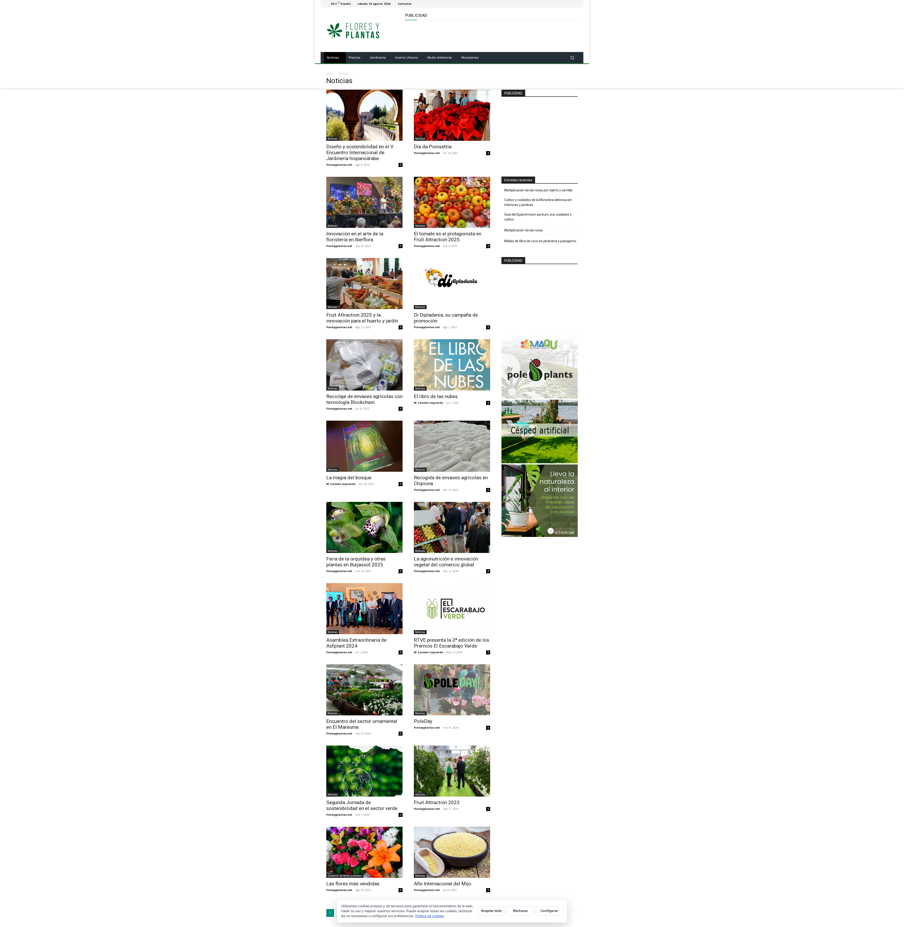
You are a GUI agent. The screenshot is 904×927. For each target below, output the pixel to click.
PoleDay (423, 721)
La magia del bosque (348, 477)
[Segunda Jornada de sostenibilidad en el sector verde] (364, 771)
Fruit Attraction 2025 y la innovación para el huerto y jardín (362, 318)
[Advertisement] (491, 35)
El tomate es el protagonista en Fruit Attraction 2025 (447, 236)
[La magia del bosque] (364, 446)
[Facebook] (569, 4)
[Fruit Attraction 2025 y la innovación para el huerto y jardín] (364, 283)
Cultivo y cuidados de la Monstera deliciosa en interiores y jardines (538, 202)
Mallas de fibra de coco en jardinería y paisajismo (540, 241)
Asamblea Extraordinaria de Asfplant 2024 (356, 643)
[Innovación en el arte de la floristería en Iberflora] (364, 202)
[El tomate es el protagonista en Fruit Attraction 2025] (452, 202)
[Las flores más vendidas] (364, 852)
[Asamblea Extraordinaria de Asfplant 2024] (364, 608)
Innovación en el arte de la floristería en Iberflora (354, 236)
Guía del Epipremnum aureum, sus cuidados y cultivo (538, 217)
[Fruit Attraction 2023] (452, 771)
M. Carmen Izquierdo (428, 402)
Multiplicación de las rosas (523, 230)
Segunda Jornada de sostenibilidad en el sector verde (361, 805)
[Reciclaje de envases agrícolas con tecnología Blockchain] (364, 364)
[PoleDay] (452, 689)
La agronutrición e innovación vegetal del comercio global (446, 562)
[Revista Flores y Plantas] (360, 30)
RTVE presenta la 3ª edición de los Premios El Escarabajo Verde (451, 643)
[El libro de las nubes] (452, 364)
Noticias (333, 138)
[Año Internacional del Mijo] (452, 852)
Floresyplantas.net (339, 164)
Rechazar (520, 911)
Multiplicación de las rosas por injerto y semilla (538, 190)
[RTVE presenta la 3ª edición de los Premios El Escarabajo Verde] (452, 608)
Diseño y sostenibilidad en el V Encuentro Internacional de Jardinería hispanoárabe (359, 152)
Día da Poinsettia (433, 146)
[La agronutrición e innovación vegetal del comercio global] (452, 527)
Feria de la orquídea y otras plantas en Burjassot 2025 (356, 562)
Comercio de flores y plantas (345, 875)
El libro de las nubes (436, 396)
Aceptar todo (491, 911)
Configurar (549, 911)
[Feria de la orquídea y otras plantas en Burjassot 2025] (364, 527)
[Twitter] (575, 4)
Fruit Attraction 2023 (437, 802)
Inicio (329, 74)
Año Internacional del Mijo (442, 884)
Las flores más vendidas (352, 884)
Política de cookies (429, 916)
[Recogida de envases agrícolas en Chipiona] (452, 446)
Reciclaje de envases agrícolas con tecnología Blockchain (364, 399)
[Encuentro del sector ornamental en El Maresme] (364, 689)
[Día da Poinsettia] (452, 115)
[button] (572, 57)
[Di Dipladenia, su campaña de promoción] (452, 283)
